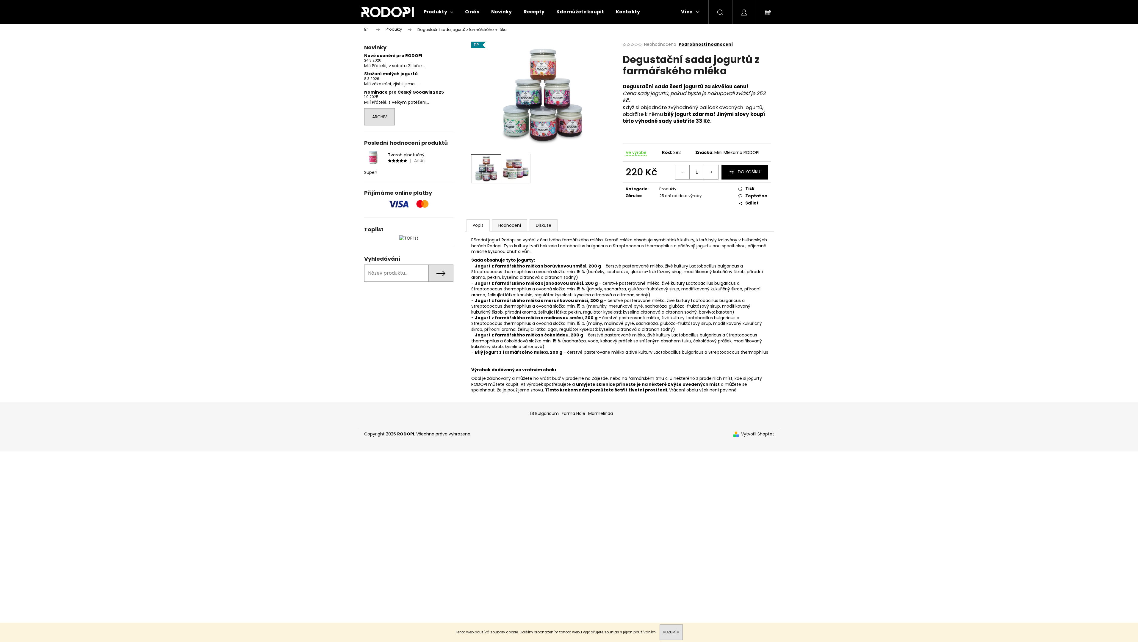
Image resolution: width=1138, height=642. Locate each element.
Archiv (379, 117)
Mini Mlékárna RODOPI (736, 152)
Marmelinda (600, 413)
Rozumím (671, 632)
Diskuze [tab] (543, 225)
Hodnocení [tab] (509, 225)
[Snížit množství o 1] (682, 172)
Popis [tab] (478, 225)
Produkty (667, 189)
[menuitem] (438, 12)
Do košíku (749, 172)
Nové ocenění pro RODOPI (393, 56)
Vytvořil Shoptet (757, 434)
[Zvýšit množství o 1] (711, 172)
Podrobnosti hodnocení (706, 44)
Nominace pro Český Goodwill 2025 (404, 92)
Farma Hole (573, 413)
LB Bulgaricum (544, 413)
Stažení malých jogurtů (391, 74)
